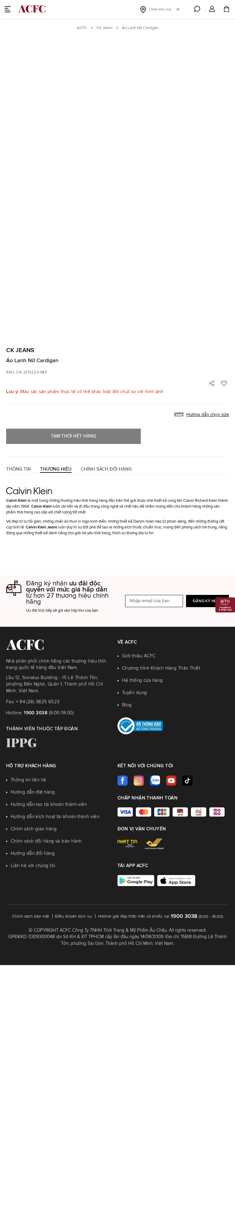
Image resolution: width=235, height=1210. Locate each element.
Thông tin (18, 469)
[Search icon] (197, 9)
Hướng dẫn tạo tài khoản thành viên (49, 804)
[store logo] (31, 9)
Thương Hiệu (56, 469)
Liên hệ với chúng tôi (33, 865)
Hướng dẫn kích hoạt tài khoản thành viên (55, 816)
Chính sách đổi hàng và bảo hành (46, 841)
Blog (127, 705)
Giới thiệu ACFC (139, 656)
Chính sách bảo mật (30, 916)
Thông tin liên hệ (29, 780)
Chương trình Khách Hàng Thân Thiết (161, 668)
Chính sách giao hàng (34, 829)
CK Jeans (104, 28)
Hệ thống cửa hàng (142, 680)
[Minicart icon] (226, 10)
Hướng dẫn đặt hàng (33, 792)
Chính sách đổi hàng (106, 469)
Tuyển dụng (134, 692)
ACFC (82, 28)
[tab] (18, 469)
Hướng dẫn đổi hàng (33, 853)
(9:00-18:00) (49, 713)
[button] (212, 9)
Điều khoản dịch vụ (73, 916)
